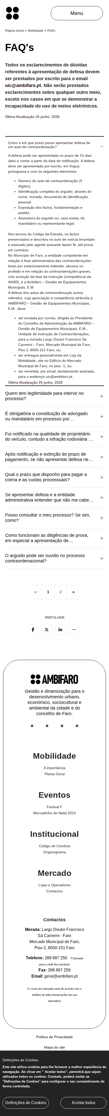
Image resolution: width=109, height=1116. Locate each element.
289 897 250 (56, 958)
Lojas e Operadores (54, 885)
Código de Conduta (54, 846)
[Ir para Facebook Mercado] (47, 725)
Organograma (54, 852)
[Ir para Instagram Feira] (32, 725)
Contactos (54, 891)
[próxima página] (73, 592)
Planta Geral (55, 774)
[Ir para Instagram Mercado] (62, 725)
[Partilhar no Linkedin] (60, 629)
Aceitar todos (83, 1103)
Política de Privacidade (54, 1037)
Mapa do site (54, 1047)
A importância (54, 768)
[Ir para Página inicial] (12, 13)
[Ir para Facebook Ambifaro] (77, 725)
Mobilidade (35, 30)
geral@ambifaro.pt (61, 976)
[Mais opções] (74, 629)
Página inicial (14, 30)
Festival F (54, 807)
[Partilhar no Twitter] (46, 629)
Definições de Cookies (25, 1103)
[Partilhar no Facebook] (33, 629)
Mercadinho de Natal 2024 (54, 813)
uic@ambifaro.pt (23, 85)
